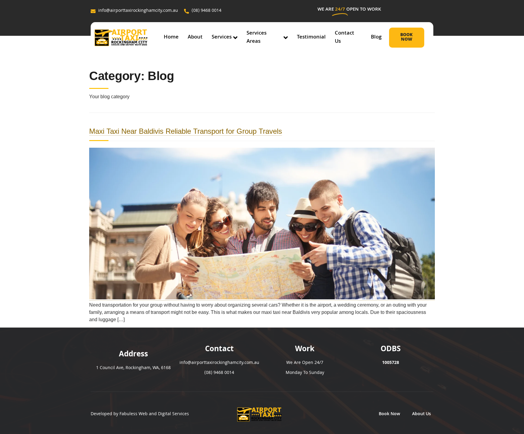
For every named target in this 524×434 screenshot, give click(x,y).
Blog (376, 37)
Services (222, 37)
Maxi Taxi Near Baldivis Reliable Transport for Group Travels (185, 131)
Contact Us (344, 37)
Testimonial (311, 37)
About (195, 37)
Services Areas (257, 37)
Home (171, 37)
